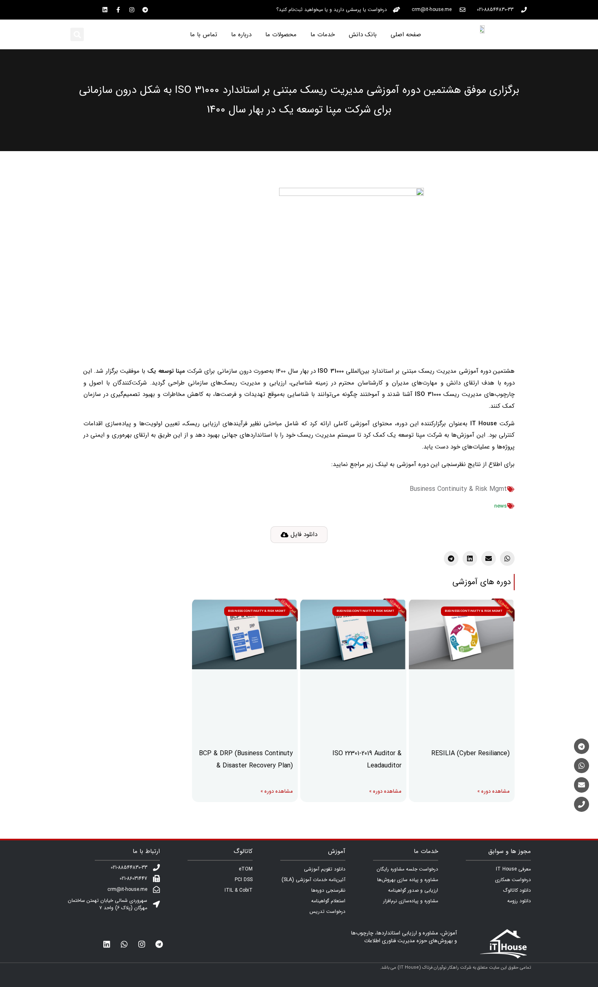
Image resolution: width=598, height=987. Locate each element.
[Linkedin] (105, 9)
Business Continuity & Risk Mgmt (458, 489)
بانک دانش (363, 35)
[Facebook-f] (118, 9)
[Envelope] (581, 784)
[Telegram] (145, 9)
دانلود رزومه (519, 901)
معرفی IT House (513, 869)
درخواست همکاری (513, 880)
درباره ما (241, 35)
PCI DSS (244, 880)
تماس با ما (203, 35)
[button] (77, 34)
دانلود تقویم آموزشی (324, 869)
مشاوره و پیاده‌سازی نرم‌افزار (410, 901)
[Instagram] (131, 9)
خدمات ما (322, 35)
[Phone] (581, 804)
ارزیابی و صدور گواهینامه (413, 890)
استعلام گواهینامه (328, 901)
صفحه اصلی (406, 35)
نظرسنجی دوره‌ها (328, 890)
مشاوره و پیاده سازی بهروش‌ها (407, 880)
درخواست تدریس (327, 911)
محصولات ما (281, 35)
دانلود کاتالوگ (517, 890)
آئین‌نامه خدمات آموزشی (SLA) (313, 880)
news (500, 506)
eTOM (246, 869)
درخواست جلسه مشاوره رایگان (407, 869)
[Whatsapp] (124, 944)
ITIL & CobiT (239, 890)
